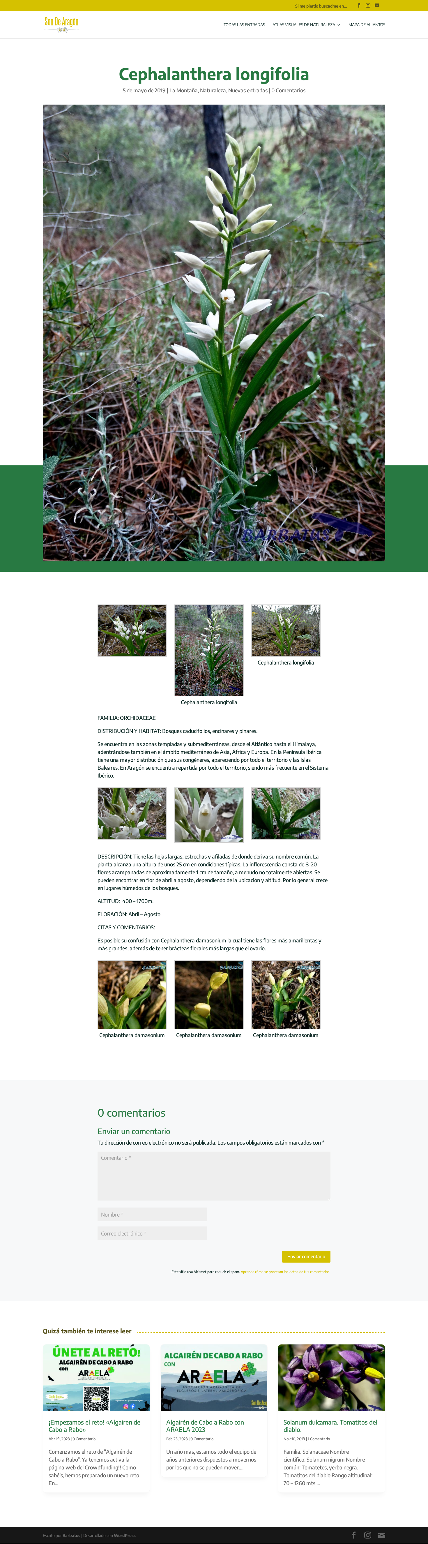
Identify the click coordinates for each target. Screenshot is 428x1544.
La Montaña (183, 90)
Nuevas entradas (248, 90)
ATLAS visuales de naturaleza (304, 25)
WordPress (125, 1535)
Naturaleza (213, 90)
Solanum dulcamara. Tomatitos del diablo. (330, 1425)
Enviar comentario (306, 1256)
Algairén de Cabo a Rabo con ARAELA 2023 (205, 1425)
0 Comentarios (288, 90)
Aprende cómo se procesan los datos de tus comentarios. (285, 1272)
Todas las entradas (244, 25)
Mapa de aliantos (367, 25)
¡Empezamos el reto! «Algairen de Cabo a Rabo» (94, 1425)
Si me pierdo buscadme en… (321, 5)
